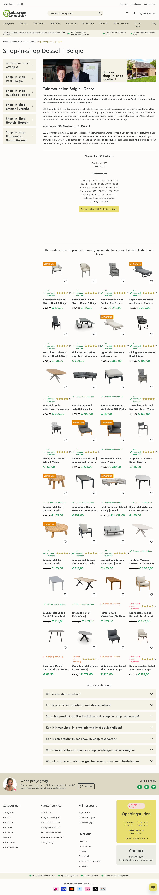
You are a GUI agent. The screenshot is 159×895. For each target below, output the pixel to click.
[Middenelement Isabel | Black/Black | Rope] (113, 638)
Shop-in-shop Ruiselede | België (18, 92)
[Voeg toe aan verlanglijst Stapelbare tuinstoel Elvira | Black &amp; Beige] (65, 281)
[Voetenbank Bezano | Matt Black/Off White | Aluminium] (113, 378)
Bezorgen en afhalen (50, 827)
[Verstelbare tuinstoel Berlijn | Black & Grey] (56, 325)
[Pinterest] (153, 787)
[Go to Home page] (14, 13)
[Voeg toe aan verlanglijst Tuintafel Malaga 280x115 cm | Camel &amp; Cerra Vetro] (151, 541)
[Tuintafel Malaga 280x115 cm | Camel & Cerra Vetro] (142, 532)
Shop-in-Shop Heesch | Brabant (17, 120)
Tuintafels (55, 23)
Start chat (88, 786)
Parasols (103, 23)
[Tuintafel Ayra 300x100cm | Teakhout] (113, 585)
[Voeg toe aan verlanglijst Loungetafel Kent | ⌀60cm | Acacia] (65, 493)
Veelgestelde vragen (50, 817)
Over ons (83, 841)
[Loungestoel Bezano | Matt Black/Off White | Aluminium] (85, 532)
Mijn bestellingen (87, 817)
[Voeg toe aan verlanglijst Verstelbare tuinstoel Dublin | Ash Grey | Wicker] (122, 281)
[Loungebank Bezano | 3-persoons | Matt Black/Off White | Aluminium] (113, 532)
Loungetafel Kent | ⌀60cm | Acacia (53, 508)
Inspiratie (124, 4)
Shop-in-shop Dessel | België (49, 41)
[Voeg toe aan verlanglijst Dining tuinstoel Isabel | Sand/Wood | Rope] (151, 647)
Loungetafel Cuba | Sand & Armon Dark (54, 614)
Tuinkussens (88, 23)
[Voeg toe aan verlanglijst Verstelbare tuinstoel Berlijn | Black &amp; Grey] (65, 334)
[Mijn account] (134, 13)
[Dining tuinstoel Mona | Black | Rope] (142, 325)
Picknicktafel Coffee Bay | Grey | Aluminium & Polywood (85, 354)
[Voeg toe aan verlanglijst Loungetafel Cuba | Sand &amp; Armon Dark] (65, 594)
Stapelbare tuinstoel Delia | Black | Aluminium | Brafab (141, 460)
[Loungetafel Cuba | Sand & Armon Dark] (56, 585)
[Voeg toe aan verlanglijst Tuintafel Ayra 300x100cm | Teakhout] (122, 594)
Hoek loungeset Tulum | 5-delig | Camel (113, 508)
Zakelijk (20, 4)
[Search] (100, 13)
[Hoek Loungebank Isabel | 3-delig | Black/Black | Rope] (85, 378)
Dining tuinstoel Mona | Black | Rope (142, 354)
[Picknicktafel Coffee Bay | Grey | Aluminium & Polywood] (85, 325)
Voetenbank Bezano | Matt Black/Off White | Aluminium (113, 407)
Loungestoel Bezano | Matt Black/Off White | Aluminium (85, 561)
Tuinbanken (71, 23)
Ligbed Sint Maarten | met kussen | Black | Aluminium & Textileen (141, 301)
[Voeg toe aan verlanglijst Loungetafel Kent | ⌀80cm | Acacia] (65, 541)
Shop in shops (29, 41)
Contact (82, 851)
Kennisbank (136, 4)
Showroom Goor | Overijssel (18, 65)
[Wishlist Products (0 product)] (127, 13)
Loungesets (8, 23)
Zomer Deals (138, 25)
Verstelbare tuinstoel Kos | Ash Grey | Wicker (142, 407)
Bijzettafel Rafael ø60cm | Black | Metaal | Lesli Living (56, 667)
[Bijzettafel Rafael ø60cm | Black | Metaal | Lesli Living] (56, 638)
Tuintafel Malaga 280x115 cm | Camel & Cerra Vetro (141, 561)
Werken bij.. (84, 856)
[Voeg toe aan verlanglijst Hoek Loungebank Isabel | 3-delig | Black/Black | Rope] (94, 387)
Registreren (84, 812)
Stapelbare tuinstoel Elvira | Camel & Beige (84, 301)
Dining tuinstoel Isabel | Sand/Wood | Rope (142, 667)
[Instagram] (146, 787)
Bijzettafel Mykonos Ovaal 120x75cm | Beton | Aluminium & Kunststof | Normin (140, 508)
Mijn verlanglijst (86, 822)
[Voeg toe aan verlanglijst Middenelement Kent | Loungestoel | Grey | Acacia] (94, 440)
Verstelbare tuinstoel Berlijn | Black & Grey (55, 354)
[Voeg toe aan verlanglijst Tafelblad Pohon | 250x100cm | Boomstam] (94, 594)
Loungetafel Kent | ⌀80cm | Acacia (53, 561)
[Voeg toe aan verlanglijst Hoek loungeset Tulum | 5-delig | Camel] (122, 493)
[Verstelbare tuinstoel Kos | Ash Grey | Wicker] (142, 378)
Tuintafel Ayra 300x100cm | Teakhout (113, 614)
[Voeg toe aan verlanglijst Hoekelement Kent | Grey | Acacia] (122, 440)
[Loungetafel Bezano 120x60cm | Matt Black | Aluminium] (85, 484)
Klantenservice (150, 4)
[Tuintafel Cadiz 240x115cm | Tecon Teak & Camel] (56, 378)
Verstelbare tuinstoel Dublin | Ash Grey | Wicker (112, 301)
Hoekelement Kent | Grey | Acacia (111, 460)
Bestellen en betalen (50, 822)
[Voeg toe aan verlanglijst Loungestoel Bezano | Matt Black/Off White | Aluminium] (94, 541)
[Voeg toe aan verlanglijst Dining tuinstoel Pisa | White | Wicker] (65, 440)
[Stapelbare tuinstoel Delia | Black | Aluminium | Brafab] (142, 430)
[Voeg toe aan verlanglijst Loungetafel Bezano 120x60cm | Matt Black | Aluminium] (94, 493)
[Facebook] (139, 787)
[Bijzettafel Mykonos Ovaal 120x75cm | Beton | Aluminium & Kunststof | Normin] (142, 484)
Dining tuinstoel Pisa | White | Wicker (55, 460)
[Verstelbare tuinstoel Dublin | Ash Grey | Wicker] (113, 272)
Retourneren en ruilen (51, 832)
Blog (154, 23)
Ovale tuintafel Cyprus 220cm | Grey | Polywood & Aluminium (85, 667)
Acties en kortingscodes (90, 861)
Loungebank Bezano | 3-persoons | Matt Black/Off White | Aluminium (112, 561)
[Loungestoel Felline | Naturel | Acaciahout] (142, 585)
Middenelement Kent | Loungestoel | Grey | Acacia (84, 460)
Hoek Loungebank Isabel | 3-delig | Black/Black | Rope (82, 407)
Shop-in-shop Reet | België (15, 79)
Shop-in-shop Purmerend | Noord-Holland (16, 136)
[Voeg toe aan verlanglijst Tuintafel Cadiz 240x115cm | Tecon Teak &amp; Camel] (65, 387)
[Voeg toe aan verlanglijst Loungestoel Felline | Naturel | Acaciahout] (151, 594)
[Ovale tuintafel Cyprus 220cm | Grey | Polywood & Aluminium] (85, 638)
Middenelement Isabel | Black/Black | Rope (113, 667)
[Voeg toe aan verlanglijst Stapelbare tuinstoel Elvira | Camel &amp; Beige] (94, 281)
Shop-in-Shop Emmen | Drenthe (17, 106)
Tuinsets (23, 23)
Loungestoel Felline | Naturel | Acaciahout (141, 614)
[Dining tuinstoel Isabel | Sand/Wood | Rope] (142, 638)
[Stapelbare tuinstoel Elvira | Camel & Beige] (85, 272)
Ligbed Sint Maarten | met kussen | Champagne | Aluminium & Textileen (112, 354)
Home (5, 41)
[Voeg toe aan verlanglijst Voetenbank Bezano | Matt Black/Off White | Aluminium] (122, 387)
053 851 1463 (137, 857)
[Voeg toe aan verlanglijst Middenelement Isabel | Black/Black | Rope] (122, 647)
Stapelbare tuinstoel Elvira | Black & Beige (55, 301)
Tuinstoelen (38, 23)
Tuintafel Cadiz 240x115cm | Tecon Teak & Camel (56, 407)
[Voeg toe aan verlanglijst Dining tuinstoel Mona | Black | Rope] (151, 334)
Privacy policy (47, 842)
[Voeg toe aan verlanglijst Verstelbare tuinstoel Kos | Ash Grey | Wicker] (151, 387)
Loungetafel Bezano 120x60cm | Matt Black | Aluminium (85, 508)
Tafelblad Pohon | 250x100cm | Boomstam (82, 614)
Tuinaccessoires (121, 23)
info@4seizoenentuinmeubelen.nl (137, 860)
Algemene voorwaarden (52, 837)
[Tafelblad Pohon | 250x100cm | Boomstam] (85, 585)
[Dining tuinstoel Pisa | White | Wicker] (56, 430)
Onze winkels (8, 4)
